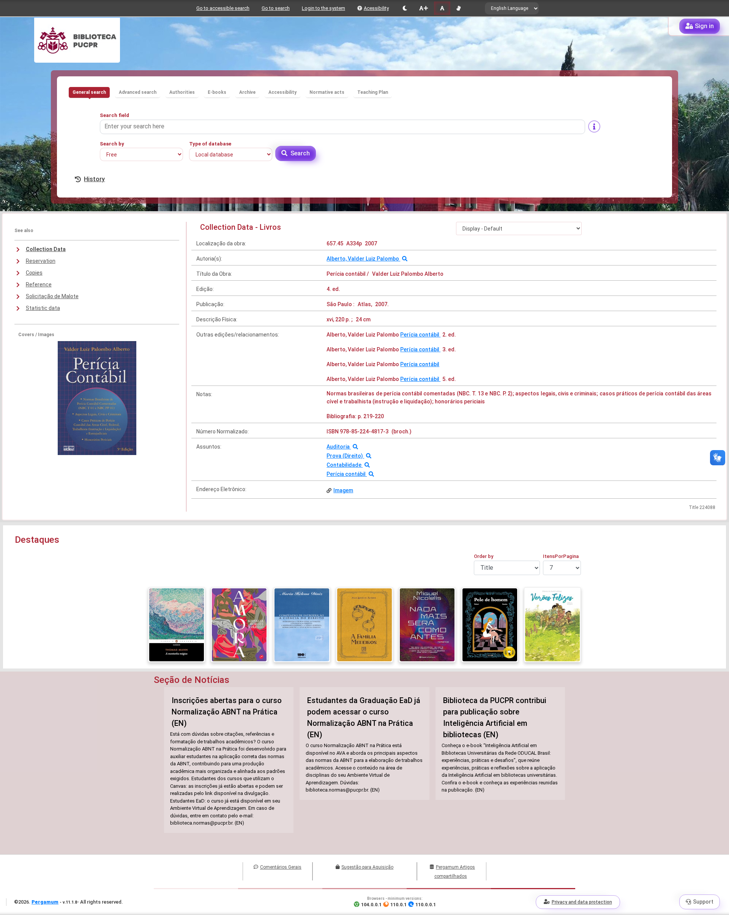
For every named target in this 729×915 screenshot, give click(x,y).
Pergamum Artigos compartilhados (454, 871)
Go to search (276, 8)
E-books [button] (217, 92)
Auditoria (339, 447)
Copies (34, 273)
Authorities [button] (182, 92)
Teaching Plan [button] (372, 92)
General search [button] (89, 92)
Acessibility (376, 8)
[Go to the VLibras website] (458, 8)
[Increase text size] (423, 8)
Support (703, 902)
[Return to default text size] (442, 8)
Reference (39, 284)
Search (300, 153)
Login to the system (323, 8)
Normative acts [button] (326, 92)
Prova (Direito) (345, 456)
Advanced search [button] (137, 92)
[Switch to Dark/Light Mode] (404, 8)
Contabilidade (345, 465)
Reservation (40, 261)
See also (23, 230)
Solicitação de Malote (52, 296)
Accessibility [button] (282, 92)
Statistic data (43, 308)
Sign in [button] (704, 26)
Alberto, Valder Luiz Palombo (363, 259)
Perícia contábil (420, 335)
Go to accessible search (222, 8)
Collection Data (46, 249)
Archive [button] (247, 92)
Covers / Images (36, 334)
